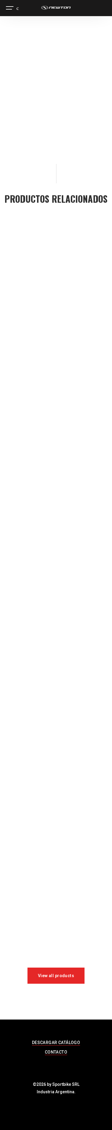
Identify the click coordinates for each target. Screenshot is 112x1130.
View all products (56, 975)
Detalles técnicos (28, 130)
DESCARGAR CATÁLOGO (56, 1042)
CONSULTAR (46, 112)
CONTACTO (56, 1052)
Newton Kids (39, 154)
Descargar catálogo (31, 139)
